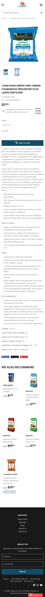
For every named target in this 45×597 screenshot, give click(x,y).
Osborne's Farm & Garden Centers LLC (24, 591)
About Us (22, 528)
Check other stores (38, 110)
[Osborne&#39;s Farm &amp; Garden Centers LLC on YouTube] (41, 585)
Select (4, 120)
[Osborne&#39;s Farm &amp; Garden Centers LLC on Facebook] (34, 585)
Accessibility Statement (19, 579)
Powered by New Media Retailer (21, 593)
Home (4, 18)
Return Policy (29, 581)
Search (6, 579)
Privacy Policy (35, 579)
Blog (22, 525)
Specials (22, 522)
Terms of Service (16, 581)
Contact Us (22, 531)
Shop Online (22, 519)
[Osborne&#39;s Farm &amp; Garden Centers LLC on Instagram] (38, 585)
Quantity (5, 131)
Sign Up (22, 572)
